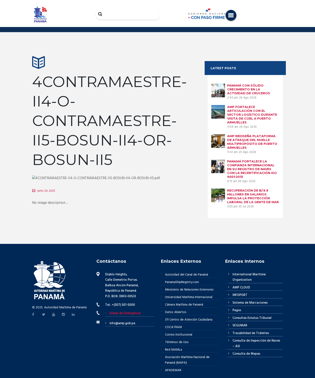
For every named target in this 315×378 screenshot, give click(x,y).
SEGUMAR (239, 325)
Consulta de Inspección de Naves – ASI (256, 343)
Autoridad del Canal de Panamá (186, 274)
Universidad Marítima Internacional (188, 297)
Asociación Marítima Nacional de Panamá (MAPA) (187, 360)
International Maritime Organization (249, 277)
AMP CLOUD (241, 287)
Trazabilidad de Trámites (250, 333)
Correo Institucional (178, 334)
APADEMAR (173, 370)
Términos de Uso (177, 342)
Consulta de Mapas (246, 353)
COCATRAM (173, 327)
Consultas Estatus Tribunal (252, 318)
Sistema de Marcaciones (250, 302)
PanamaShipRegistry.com (182, 282)
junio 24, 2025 (46, 190)
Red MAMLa (173, 349)
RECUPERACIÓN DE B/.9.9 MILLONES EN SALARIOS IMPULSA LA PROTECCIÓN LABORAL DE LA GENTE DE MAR (253, 196)
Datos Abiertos (175, 312)
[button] (231, 15)
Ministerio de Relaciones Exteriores (189, 289)
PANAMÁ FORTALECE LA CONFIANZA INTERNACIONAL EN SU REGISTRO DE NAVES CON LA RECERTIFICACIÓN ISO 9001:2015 (252, 169)
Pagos (236, 310)
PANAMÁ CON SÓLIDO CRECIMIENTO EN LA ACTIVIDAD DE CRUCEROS (248, 89)
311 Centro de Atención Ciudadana (188, 319)
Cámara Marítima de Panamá (184, 304)
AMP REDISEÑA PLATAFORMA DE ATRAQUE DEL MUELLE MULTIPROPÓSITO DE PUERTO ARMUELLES (252, 142)
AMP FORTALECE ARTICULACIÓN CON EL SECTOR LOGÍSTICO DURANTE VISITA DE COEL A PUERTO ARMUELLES (252, 114)
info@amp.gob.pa (122, 323)
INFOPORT (239, 295)
